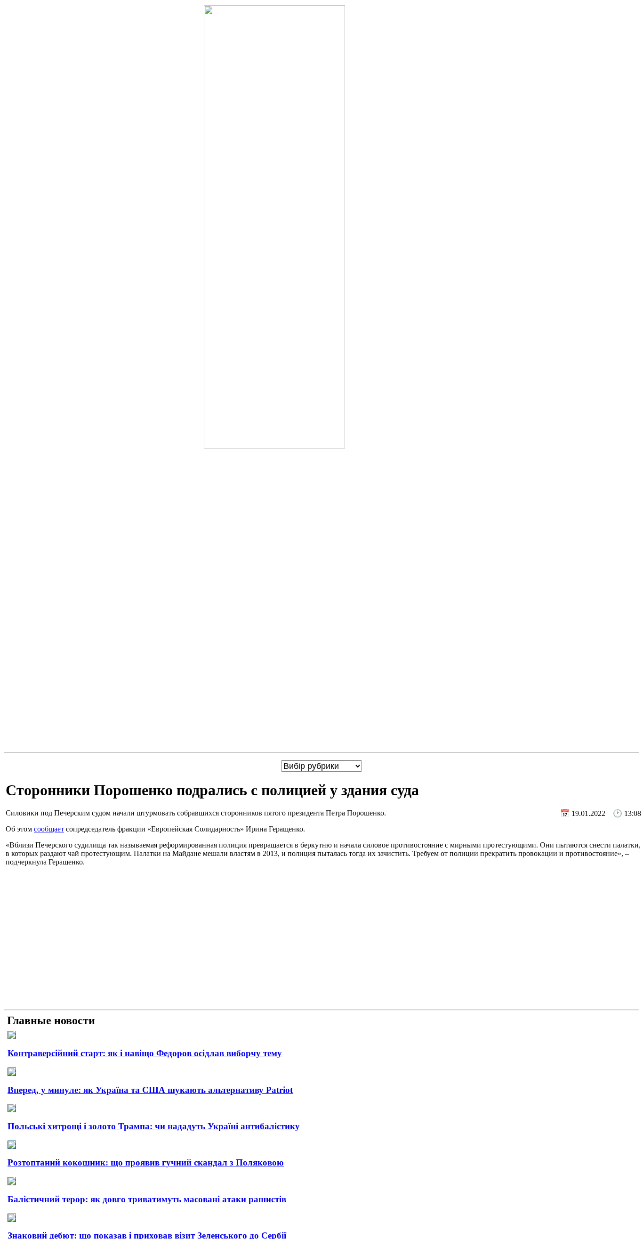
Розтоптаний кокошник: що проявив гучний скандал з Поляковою (146, 1162)
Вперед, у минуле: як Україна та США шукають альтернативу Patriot (150, 1090)
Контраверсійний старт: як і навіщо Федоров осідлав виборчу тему (145, 1053)
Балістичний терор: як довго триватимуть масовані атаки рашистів (147, 1199)
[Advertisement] (321, 940)
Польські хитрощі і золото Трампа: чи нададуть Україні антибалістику (154, 1126)
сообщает (49, 829)
